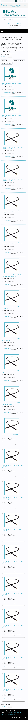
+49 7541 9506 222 (15, 25)
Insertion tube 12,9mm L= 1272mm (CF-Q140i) (12, 594)
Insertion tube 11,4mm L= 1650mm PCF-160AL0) (12, 339)
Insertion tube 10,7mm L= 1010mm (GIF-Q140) (12, 211)
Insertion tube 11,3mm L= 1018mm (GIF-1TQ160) (12, 243)
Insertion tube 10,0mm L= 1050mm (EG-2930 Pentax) (12, 179)
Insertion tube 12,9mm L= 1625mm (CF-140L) (12, 689)
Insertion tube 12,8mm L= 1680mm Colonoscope (12, 498)
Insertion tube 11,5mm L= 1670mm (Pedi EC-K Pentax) (12, 403)
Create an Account (7, 92)
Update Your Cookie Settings (8, 714)
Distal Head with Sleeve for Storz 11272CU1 (11, 83)
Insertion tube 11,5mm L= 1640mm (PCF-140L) (12, 371)
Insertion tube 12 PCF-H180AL (11, 435)
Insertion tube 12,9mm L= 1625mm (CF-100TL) (12, 657)
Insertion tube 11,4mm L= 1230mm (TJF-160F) (12, 307)
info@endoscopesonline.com (8, 50)
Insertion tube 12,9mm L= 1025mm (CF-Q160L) (12, 562)
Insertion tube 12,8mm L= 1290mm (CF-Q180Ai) (12, 466)
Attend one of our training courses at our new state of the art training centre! (14, 6)
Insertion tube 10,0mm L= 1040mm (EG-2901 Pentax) (12, 147)
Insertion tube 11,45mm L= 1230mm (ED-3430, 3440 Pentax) (12, 275)
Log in (19, 23)
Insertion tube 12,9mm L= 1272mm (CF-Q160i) (12, 626)
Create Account (11, 23)
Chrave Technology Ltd (15, 712)
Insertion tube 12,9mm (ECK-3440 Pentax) (12, 530)
